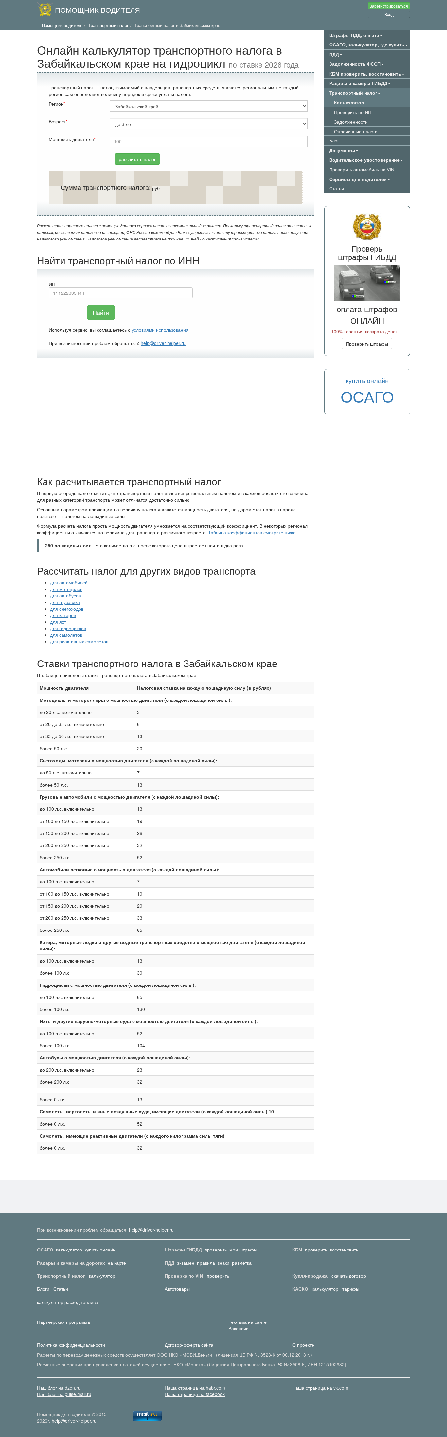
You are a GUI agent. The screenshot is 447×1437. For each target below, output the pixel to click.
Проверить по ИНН (354, 112)
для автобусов (65, 595)
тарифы (350, 1289)
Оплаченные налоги (356, 131)
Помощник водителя (97, 9)
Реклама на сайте (247, 1322)
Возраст (57, 121)
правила (206, 1262)
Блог (334, 140)
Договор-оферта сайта (189, 1344)
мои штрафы (243, 1249)
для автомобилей (69, 582)
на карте (117, 1262)
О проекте (303, 1344)
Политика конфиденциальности (71, 1344)
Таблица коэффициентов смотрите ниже (251, 532)
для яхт (58, 621)
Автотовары (177, 1289)
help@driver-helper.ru (163, 343)
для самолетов (66, 634)
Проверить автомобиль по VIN (361, 169)
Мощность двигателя (71, 139)
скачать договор (348, 1275)
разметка (242, 1262)
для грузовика (65, 602)
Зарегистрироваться (389, 6)
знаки (223, 1262)
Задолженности (350, 121)
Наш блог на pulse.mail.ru (64, 1394)
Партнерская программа (63, 1322)
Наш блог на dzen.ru (58, 1387)
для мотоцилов (66, 589)
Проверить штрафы (367, 343)
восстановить (344, 1249)
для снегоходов (66, 608)
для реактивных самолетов (79, 641)
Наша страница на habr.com (195, 1387)
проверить (216, 1249)
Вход (389, 14)
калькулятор (69, 1249)
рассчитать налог (137, 159)
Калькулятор (349, 102)
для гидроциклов (68, 628)
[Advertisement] (175, 417)
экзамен (185, 1262)
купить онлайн (100, 1249)
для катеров (63, 615)
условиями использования (160, 330)
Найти (101, 312)
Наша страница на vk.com (320, 1387)
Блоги (43, 1289)
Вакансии (238, 1328)
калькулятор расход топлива (67, 1302)
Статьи (336, 188)
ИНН (54, 284)
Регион (56, 103)
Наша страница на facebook (195, 1394)
